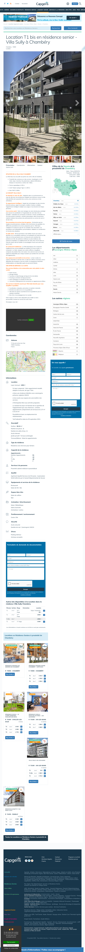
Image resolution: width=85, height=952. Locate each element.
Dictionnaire (44, 881)
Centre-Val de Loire (65, 314)
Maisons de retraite (17, 10)
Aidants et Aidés (66, 872)
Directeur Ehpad (53, 881)
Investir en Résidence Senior (51, 884)
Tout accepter (11, 942)
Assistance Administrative (39, 898)
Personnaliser (11, 945)
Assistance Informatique (55, 898)
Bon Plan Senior (48, 873)
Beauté (49, 914)
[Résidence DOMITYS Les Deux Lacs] (14, 796)
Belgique (68, 354)
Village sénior (40, 910)
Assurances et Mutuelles (72, 890)
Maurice (68, 351)
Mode (44, 914)
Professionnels (9, 922)
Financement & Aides (71, 879)
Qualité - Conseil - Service (49, 922)
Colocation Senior (62, 910)
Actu (1, 10)
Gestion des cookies (55, 938)
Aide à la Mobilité (46, 901)
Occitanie (65, 341)
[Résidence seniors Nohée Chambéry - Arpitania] (37, 653)
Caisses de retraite (30, 891)
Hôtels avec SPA (29, 914)
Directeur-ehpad (68, 928)
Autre (61, 881)
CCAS (54, 890)
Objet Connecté (49, 925)
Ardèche (65, 262)
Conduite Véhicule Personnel (62, 901)
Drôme (65, 269)
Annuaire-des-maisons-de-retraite (35, 929)
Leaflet (24, 371)
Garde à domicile (58, 895)
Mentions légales (47, 859)
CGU (43, 857)
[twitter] (7, 3)
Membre (69, 3)
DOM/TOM (56, 321)
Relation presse (73, 859)
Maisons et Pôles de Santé (32, 930)
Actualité (7, 872)
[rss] (10, 3)
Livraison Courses (70, 895)
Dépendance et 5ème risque (51, 872)
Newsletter (25, 3)
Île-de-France (65, 331)
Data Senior (75, 873)
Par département (36, 884)
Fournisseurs (28, 922)
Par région (27, 884)
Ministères (31, 888)
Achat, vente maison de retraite (34, 925)
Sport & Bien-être (41, 902)
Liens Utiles (8, 888)
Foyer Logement (65, 876)
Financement (62, 922)
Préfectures (27, 890)
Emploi (83, 10)
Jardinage (55, 904)
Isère (65, 272)
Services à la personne (57, 10)
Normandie (65, 334)
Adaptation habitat (47, 911)
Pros (78, 10)
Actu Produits (76, 872)
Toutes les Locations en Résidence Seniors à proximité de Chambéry (25, 838)
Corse (65, 317)
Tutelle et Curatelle (60, 891)
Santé (56, 873)
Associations (41, 891)
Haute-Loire (65, 279)
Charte (44, 861)
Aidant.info (65, 929)
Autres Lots (9, 167)
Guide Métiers (45, 919)
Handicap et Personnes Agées (33, 873)
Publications (62, 873)
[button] (26, 359)
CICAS (58, 894)
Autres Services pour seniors (44, 907)
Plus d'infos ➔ (10, 674)
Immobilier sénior (50, 910)
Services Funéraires (60, 907)
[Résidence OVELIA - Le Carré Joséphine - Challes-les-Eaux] (14, 702)
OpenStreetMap (42, 371)
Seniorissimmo (28, 928)
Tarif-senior (73, 929)
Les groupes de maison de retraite (34, 879)
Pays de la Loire (65, 344)
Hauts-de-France (65, 327)
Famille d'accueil (51, 879)
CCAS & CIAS (45, 894)
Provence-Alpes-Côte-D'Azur (65, 347)
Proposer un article (74, 857)
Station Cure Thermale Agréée (71, 914)
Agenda (6, 10)
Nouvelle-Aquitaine (65, 337)
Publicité (57, 861)
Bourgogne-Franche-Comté (65, 307)
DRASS (34, 890)
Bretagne (65, 311)
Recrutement (37, 922)
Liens (74, 10)
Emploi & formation (10, 919)
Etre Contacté (72, 28)
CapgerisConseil (39, 928)
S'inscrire (75, 3)
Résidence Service (30, 10)
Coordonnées (21, 165)
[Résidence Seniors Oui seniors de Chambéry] (14, 653)
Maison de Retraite (30, 876)
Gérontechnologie (67, 923)
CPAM (49, 890)
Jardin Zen (27, 916)
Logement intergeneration (32, 911)
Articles (32, 872)
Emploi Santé (28, 919)
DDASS (39, 890)
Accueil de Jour (54, 876)
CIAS (58, 890)
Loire (65, 275)
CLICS (62, 890)
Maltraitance (49, 891)
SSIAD (68, 897)
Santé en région (40, 888)
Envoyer (25, 589)
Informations (31, 165)
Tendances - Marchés (54, 923)
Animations (61, 879)
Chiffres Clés (36, 881)
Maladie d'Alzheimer (43, 876)
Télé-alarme (34, 905)
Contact (17, 3)
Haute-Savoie (65, 292)
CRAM (45, 890)
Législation (27, 881)
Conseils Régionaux (56, 888)
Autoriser (31, 320)
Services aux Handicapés (57, 897)
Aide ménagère (47, 895)
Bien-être (68, 10)
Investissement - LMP (73, 922)
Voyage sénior (56, 914)
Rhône (65, 285)
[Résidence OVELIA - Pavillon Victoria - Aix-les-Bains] (37, 702)
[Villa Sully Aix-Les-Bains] (37, 748)
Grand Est (65, 324)
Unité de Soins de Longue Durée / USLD (65, 878)
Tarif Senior (38, 914)
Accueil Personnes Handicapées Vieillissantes (38, 878)
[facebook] (4, 3)
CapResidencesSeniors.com (53, 928)
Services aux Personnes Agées (38, 897)
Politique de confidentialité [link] (11, 948)
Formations (36, 919)
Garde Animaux (46, 904)
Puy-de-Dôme (65, 282)
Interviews (38, 872)
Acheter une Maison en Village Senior (35, 885)
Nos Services (43, 923)
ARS (25, 888)
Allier (65, 259)
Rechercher (56, 28)
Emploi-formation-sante (54, 929)
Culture (69, 873)
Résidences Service (10, 884)
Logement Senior (42, 10)
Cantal (55, 265)
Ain (65, 255)
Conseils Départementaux (71, 888)
